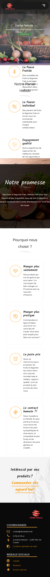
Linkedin (16, 561)
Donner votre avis (20, 570)
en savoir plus (24, 34)
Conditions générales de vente (25, 546)
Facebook (17, 565)
